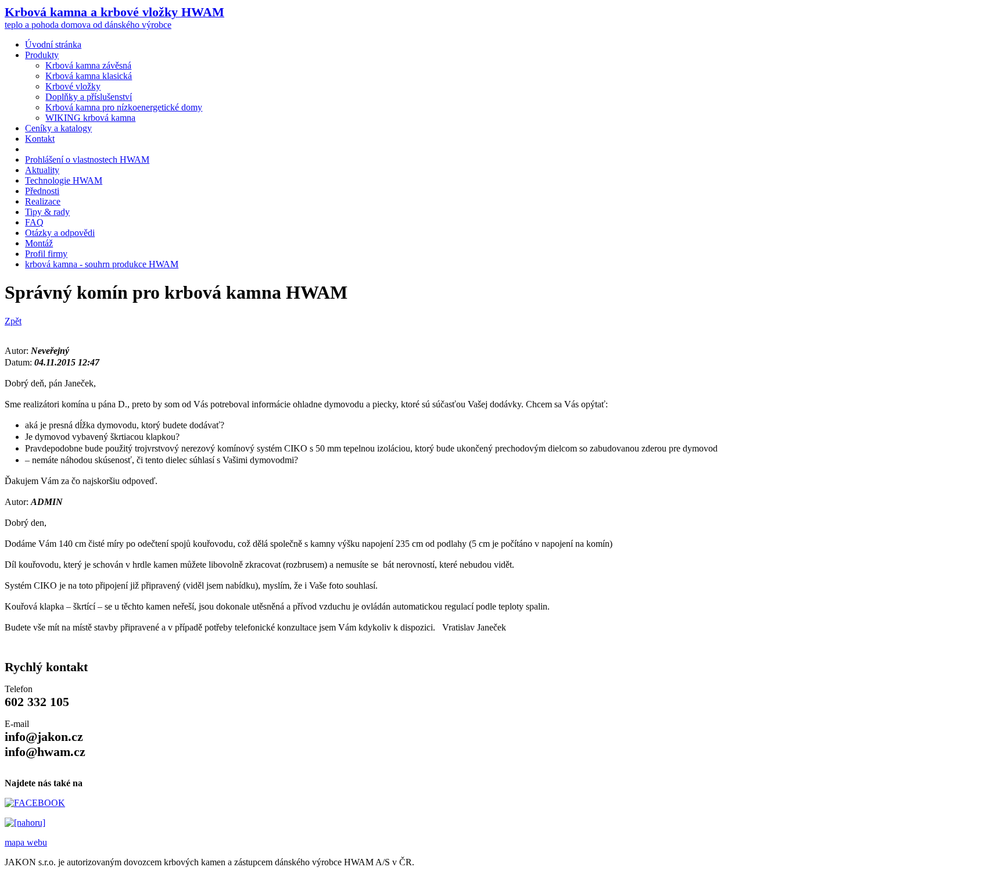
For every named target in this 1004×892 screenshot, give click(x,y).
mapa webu (26, 842)
